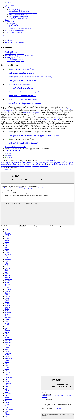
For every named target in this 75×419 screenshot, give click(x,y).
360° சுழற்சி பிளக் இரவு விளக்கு (21, 88)
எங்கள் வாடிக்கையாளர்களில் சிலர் (20, 29)
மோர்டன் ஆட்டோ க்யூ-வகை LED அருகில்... (25, 103)
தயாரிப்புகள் (8, 7)
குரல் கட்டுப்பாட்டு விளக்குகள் (18, 18)
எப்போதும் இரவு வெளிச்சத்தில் (18, 16)
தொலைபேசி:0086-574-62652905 (15, 147)
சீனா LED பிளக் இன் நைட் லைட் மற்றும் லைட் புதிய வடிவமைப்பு (28, 166)
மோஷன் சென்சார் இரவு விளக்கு (19, 11)
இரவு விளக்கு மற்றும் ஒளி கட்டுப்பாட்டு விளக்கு (16, 164)
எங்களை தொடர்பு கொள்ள (13, 32)
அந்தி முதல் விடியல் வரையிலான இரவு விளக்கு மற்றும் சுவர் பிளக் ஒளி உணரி (25, 162)
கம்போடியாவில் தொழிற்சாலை (14, 30)
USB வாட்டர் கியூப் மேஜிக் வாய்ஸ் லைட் (23, 143)
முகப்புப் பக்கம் (9, 6)
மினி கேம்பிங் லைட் (15, 9)
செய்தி (7, 20)
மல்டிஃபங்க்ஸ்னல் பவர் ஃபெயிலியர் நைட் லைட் (23, 13)
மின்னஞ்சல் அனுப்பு (7, 169)
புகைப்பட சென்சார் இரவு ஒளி (18, 14)
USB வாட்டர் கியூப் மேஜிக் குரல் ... (21, 73)
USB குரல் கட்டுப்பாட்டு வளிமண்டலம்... (23, 81)
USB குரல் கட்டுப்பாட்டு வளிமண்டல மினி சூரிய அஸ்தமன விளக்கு (34, 135)
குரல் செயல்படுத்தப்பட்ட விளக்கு (48, 119)
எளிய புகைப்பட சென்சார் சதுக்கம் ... (22, 96)
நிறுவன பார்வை (14, 27)
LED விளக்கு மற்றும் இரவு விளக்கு (61, 162)
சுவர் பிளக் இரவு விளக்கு (39, 164)
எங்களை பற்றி (9, 21)
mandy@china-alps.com (12, 150)
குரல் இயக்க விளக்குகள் (31, 112)
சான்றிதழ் (12, 23)
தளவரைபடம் (51, 160)
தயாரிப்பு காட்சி (13, 25)
